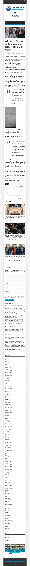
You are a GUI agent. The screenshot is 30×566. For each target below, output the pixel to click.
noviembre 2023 (8, 409)
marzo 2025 (7, 385)
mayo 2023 (7, 418)
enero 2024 (7, 405)
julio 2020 (7, 472)
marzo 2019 (7, 498)
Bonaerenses (8, 510)
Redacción (12, 52)
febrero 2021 (8, 461)
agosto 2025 (7, 377)
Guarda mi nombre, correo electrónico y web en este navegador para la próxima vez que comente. (15, 297)
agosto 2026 (7, 358)
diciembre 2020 (8, 464)
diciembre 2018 (8, 503)
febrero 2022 (8, 442)
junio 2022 (7, 436)
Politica (6, 526)
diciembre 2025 (8, 370)
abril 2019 (7, 496)
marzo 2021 (7, 460)
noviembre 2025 (8, 372)
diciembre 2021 (8, 445)
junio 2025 (7, 380)
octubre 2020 (8, 467)
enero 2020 (7, 482)
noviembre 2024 (8, 389)
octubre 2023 (8, 410)
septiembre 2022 (8, 431)
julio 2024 (7, 396)
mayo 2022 (7, 437)
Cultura (6, 512)
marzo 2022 (7, 440)
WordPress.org (8, 540)
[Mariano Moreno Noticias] (15, 9)
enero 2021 (7, 463)
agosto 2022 (7, 432)
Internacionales (8, 520)
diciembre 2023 (8, 407)
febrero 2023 (8, 423)
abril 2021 (7, 458)
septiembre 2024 (8, 393)
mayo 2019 (7, 495)
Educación (7, 518)
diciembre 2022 (8, 426)
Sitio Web (7, 291)
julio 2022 (7, 434)
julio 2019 (7, 491)
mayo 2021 (7, 456)
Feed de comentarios (9, 539)
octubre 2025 (8, 373)
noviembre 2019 (8, 485)
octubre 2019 (8, 487)
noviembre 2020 (8, 466)
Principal (13, 53)
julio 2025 (7, 378)
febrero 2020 (8, 480)
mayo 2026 (7, 362)
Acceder (7, 535)
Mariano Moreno (9, 53)
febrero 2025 (8, 386)
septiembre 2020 (8, 469)
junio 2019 (7, 493)
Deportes (7, 513)
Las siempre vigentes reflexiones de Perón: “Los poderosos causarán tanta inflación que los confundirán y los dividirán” (15, 336)
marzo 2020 (7, 479)
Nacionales (7, 523)
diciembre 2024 (8, 388)
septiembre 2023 (8, 412)
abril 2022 (7, 439)
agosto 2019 (7, 490)
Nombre (6, 283)
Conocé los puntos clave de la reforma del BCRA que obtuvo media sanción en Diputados (15, 217)
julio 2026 (7, 359)
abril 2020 (7, 477)
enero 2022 (7, 444)
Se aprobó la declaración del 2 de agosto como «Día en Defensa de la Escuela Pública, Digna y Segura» (15, 196)
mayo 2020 (7, 475)
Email (6, 287)
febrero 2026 (8, 367)
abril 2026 (7, 364)
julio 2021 (7, 453)
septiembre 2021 (8, 450)
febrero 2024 (8, 404)
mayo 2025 (7, 381)
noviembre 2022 (8, 428)
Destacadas (7, 515)
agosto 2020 (7, 471)
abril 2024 (7, 401)
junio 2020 (7, 474)
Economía (7, 517)
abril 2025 (7, 383)
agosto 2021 (7, 452)
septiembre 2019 (8, 488)
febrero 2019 (8, 499)
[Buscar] (24, 1)
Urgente (7, 529)
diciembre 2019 (8, 483)
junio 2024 (7, 397)
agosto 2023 (7, 413)
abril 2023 (7, 420)
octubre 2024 (8, 391)
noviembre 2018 (8, 504)
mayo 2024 (7, 399)
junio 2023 (7, 417)
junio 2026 (7, 361)
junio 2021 (7, 455)
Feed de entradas (8, 537)
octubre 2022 (8, 429)
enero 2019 (7, 501)
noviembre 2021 (8, 447)
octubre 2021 (8, 448)
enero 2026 (7, 369)
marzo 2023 (7, 421)
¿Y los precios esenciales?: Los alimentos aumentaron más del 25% (15, 192)
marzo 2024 (7, 402)
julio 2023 (7, 415)
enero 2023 (7, 424)
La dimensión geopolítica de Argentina (13, 323)
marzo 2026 (7, 366)
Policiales (7, 525)
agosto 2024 (7, 394)
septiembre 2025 (8, 375)
